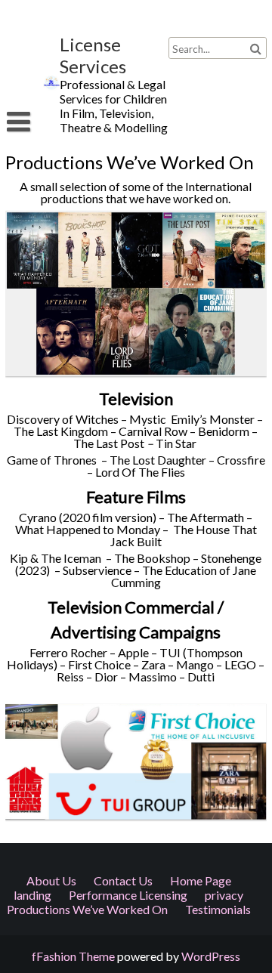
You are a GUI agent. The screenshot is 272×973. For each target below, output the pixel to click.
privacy (224, 895)
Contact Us (123, 880)
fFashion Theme (73, 956)
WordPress (210, 956)
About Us (51, 880)
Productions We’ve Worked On (87, 909)
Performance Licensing (128, 895)
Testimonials (218, 909)
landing (32, 895)
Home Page (200, 880)
